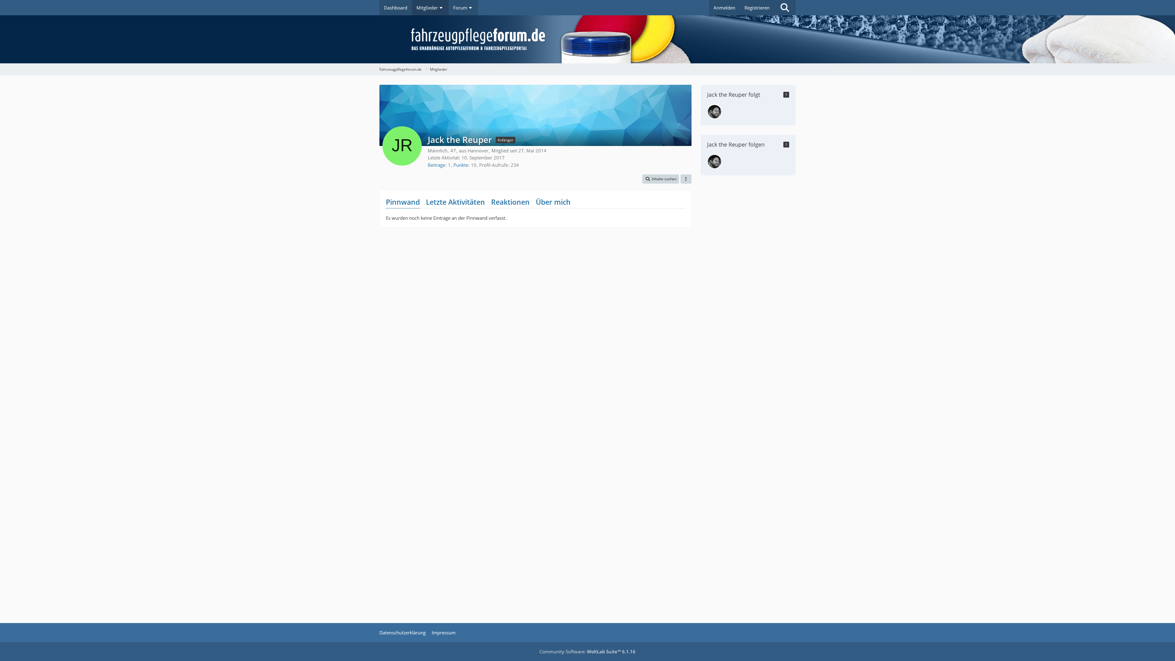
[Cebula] (714, 111)
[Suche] (785, 7)
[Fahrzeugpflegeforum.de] (603, 39)
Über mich (553, 202)
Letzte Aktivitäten (455, 202)
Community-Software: (587, 651)
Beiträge (436, 165)
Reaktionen (510, 202)
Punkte (460, 165)
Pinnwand (403, 202)
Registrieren (757, 8)
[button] (660, 179)
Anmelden (724, 8)
